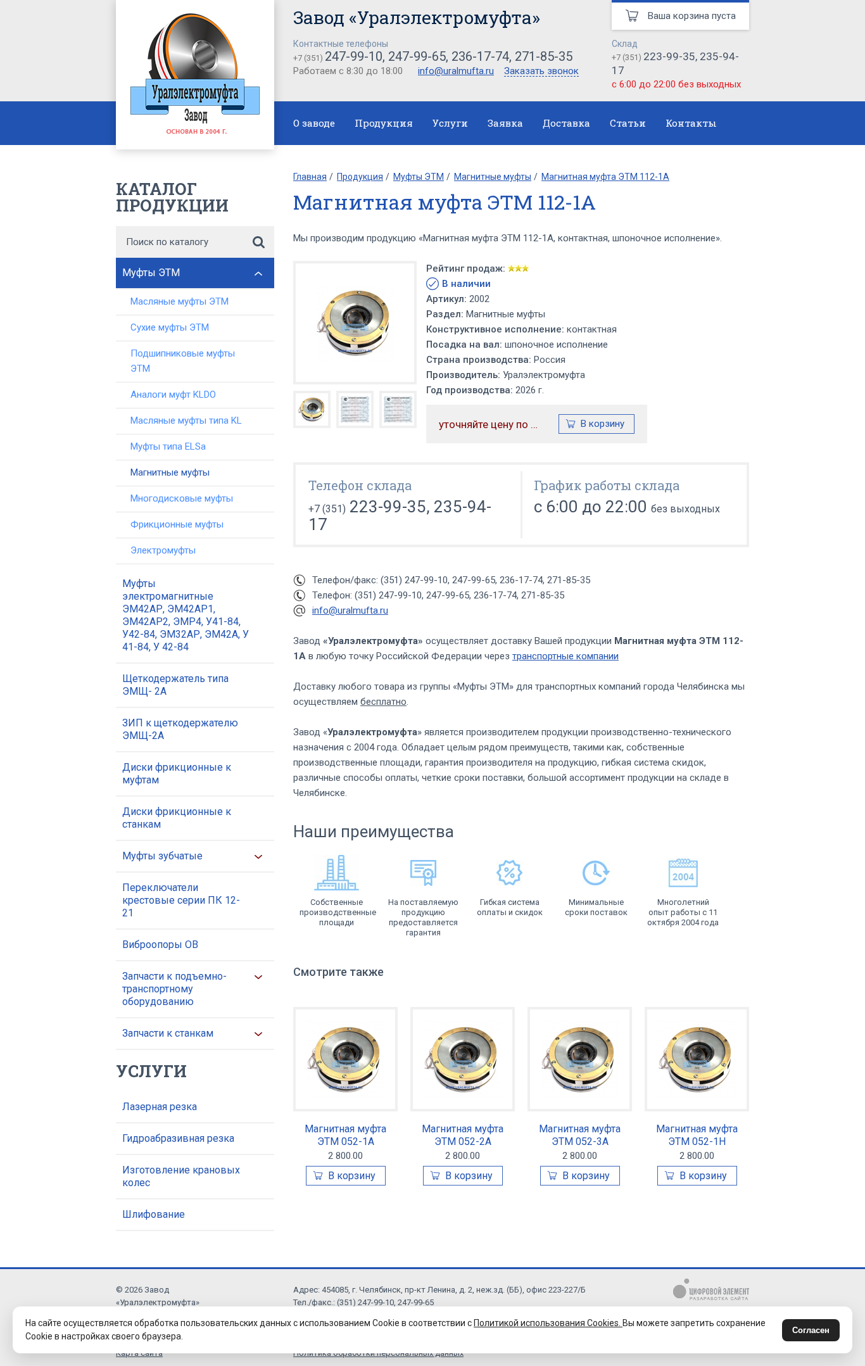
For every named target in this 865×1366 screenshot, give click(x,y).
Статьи (628, 123)
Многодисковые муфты (181, 498)
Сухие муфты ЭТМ (169, 327)
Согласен (811, 1330)
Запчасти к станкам (167, 1033)
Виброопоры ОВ (160, 945)
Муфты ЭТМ (151, 273)
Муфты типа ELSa (168, 446)
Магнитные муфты (170, 472)
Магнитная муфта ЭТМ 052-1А (345, 1135)
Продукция (384, 123)
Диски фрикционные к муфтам (176, 773)
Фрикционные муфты (177, 524)
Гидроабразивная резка (178, 1138)
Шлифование (153, 1214)
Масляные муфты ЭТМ (179, 301)
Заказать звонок (541, 71)
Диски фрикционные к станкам (176, 818)
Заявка (505, 123)
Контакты (691, 123)
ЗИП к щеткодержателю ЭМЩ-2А (180, 729)
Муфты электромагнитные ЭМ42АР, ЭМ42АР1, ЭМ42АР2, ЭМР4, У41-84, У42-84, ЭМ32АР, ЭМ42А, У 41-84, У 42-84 (185, 615)
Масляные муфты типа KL (186, 420)
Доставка (566, 123)
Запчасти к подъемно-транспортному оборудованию (174, 989)
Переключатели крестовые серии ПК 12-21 (181, 900)
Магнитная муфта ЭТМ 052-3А (580, 1135)
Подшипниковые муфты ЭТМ (182, 361)
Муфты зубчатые (162, 856)
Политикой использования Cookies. (548, 1323)
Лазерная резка (159, 1107)
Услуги (450, 123)
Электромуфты (163, 550)
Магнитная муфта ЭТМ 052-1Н (697, 1135)
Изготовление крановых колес (181, 1176)
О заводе (314, 123)
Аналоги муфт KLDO (173, 394)
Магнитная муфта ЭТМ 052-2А (462, 1135)
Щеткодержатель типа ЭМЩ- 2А (175, 685)
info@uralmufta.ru (456, 71)
